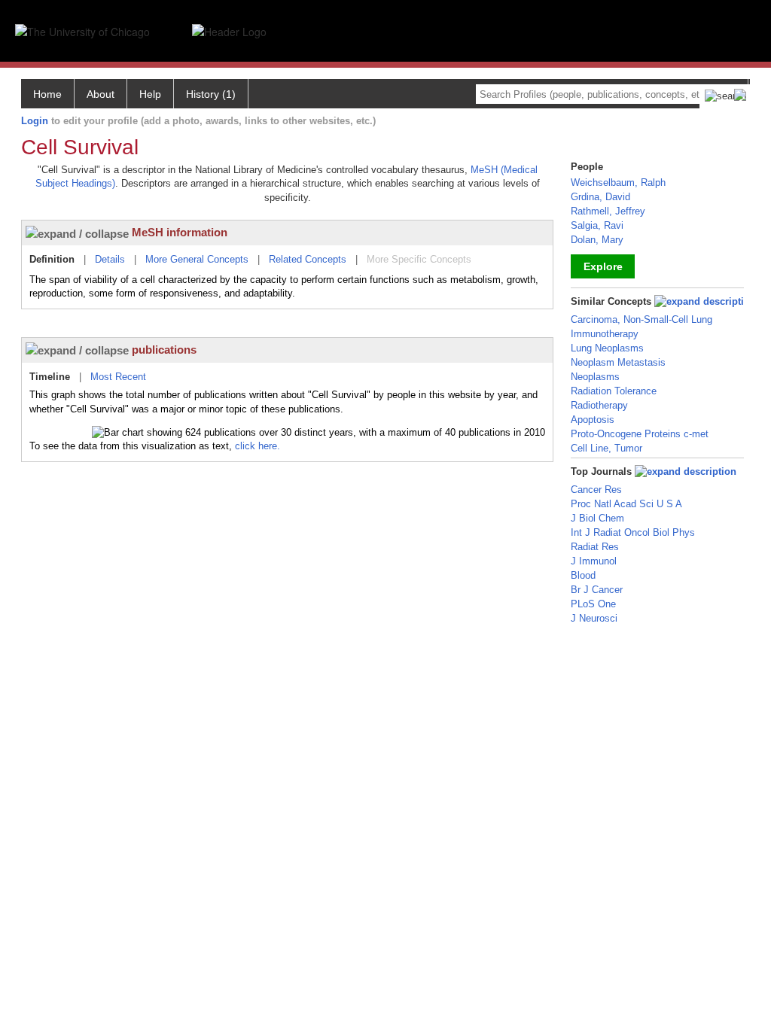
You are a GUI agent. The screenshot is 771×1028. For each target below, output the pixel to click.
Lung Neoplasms (607, 348)
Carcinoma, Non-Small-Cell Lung (641, 319)
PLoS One (593, 604)
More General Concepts (196, 259)
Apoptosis (592, 419)
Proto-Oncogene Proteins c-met (640, 433)
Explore (603, 266)
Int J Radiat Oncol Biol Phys (633, 532)
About (100, 94)
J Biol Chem (597, 518)
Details (110, 259)
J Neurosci (594, 618)
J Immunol (594, 561)
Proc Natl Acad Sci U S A (626, 503)
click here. (257, 446)
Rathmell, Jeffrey (608, 211)
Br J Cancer (597, 589)
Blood (583, 575)
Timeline (49, 376)
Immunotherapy (604, 333)
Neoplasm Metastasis (618, 362)
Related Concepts (307, 259)
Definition (52, 259)
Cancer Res (596, 489)
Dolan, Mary (597, 239)
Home (47, 94)
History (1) (211, 94)
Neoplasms (595, 376)
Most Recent (118, 376)
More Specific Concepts (419, 259)
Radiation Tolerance (614, 391)
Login (34, 120)
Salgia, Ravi (597, 225)
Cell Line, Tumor (606, 448)
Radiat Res (595, 546)
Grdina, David (600, 196)
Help (150, 94)
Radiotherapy (599, 405)
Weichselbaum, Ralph (618, 182)
